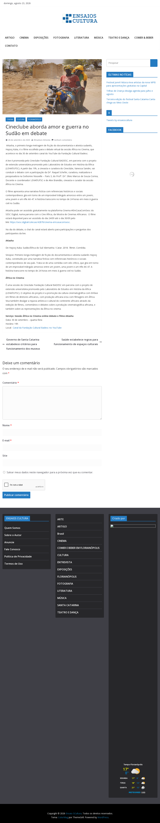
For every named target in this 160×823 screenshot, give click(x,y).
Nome (7, 425)
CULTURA (20, 119)
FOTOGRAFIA (61, 37)
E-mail (7, 440)
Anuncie (9, 542)
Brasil (60, 533)
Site (4, 455)
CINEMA (24, 37)
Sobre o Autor (13, 535)
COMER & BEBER (143, 37)
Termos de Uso (13, 563)
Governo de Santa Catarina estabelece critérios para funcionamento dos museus (23, 344)
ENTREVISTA (64, 562)
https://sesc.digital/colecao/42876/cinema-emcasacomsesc (40, 222)
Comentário (10, 382)
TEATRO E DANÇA (118, 37)
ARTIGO (10, 37)
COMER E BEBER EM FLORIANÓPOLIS (78, 548)
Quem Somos (12, 528)
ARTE (60, 519)
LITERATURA (81, 37)
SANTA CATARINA (68, 605)
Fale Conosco (12, 549)
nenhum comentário (63, 140)
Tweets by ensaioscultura (119, 120)
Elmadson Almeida (42, 140)
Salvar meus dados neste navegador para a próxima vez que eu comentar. (50, 472)
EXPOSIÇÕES (41, 37)
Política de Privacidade (18, 556)
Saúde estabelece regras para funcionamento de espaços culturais (76, 342)
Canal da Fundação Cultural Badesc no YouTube (37, 327)
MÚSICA (98, 37)
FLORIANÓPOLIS (34, 119)
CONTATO (11, 45)
